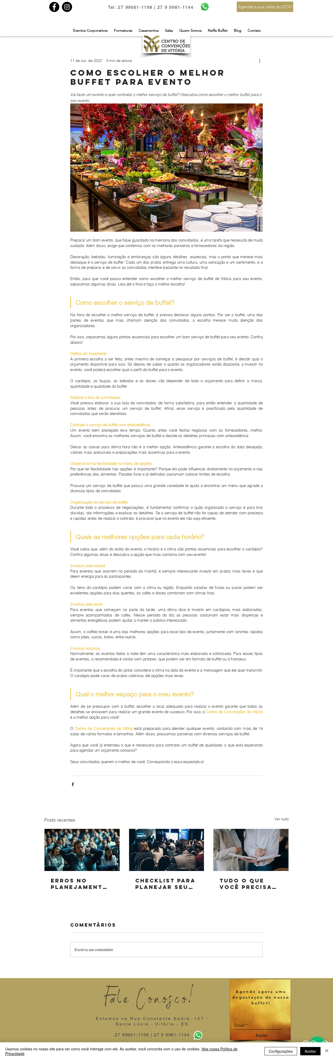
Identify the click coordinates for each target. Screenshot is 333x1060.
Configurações (281, 1051)
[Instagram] (67, 7)
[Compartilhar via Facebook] (72, 784)
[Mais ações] (260, 60)
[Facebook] (54, 7)
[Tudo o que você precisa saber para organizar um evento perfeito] (251, 850)
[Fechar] (327, 1051)
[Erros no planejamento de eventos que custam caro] (82, 850)
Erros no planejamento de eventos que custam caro (82, 883)
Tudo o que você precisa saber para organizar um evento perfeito (247, 883)
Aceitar (310, 1051)
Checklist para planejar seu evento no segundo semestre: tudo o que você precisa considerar (166, 883)
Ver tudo (281, 819)
